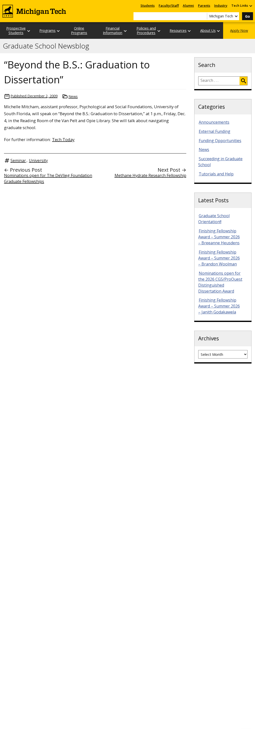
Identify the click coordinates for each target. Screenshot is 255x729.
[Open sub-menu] (250, 5)
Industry (220, 5)
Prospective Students (16, 30)
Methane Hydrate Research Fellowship (150, 175)
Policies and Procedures (146, 30)
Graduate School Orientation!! (214, 218)
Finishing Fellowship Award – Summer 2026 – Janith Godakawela (219, 306)
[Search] (243, 81)
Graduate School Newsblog (46, 46)
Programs (47, 30)
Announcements (214, 122)
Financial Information (112, 30)
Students (147, 5)
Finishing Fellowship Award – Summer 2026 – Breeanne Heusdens (219, 237)
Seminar (18, 160)
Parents (204, 5)
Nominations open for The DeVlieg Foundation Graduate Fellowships (48, 178)
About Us (208, 30)
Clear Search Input (203, 16)
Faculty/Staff (169, 5)
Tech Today (63, 139)
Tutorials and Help (216, 174)
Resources (178, 30)
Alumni (188, 5)
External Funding (214, 131)
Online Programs (79, 30)
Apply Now (239, 30)
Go (247, 16)
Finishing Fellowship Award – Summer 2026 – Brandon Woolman (219, 258)
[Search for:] (219, 81)
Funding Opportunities (220, 140)
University (38, 160)
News (73, 96)
